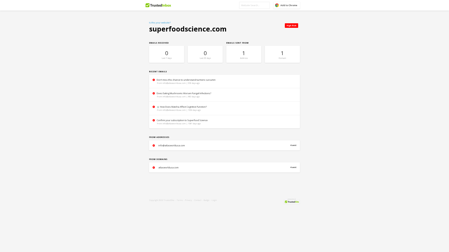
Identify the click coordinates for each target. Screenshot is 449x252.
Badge (206, 200)
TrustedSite (168, 200)
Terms (180, 200)
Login (214, 200)
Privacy (188, 200)
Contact (197, 200)
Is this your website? (160, 22)
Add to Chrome (288, 5)
